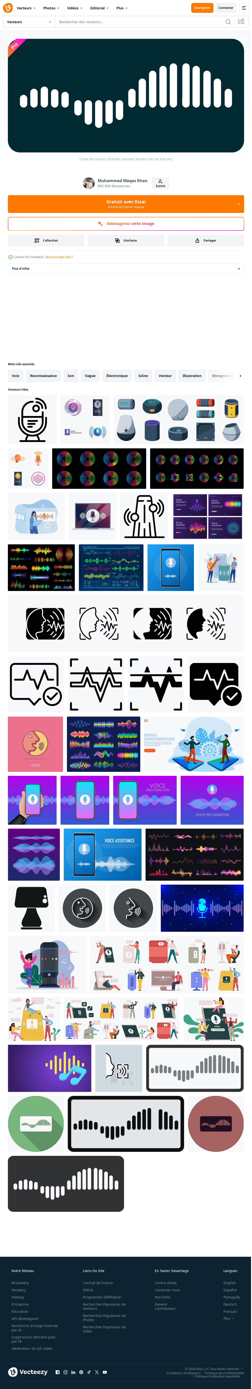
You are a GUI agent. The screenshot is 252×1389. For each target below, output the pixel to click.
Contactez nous (164, 1288)
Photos (49, 8)
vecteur (165, 373)
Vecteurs (24, 8)
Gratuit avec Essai (124, 202)
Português (228, 1295)
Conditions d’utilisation (180, 1371)
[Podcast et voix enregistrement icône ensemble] (28, 466)
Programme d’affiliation (100, 1295)
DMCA (86, 1288)
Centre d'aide (162, 1281)
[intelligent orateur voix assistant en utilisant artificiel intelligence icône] (31, 906)
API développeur (24, 1316)
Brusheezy (19, 1281)
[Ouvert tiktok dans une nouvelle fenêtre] (89, 1370)
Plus (120, 8)
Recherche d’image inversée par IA (27, 1326)
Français (227, 1309)
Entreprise (19, 1302)
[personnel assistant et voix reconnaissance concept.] (170, 565)
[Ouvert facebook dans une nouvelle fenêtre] (58, 1370)
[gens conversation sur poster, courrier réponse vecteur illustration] (194, 742)
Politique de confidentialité (220, 1371)
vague (90, 373)
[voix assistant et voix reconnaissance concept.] (103, 853)
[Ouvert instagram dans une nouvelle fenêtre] (65, 1370)
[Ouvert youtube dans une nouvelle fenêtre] (105, 1370)
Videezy (17, 1295)
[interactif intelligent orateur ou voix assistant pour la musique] (47, 962)
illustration (192, 373)
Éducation (19, 1309)
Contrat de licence (96, 1281)
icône (143, 373)
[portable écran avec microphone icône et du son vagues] (92, 514)
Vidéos (73, 8)
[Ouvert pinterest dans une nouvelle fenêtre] (81, 1370)
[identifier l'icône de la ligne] (96, 682)
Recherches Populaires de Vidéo (102, 1327)
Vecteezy (18, 1288)
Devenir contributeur (162, 1304)
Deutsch (227, 1302)
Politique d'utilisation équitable (213, 1374)
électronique (117, 373)
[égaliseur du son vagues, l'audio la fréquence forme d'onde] (41, 565)
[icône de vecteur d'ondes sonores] (195, 1066)
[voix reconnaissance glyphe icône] (216, 682)
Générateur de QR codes (31, 1346)
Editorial (97, 8)
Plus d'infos (20, 267)
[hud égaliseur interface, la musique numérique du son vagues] (111, 565)
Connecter (222, 8)
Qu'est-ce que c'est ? (59, 255)
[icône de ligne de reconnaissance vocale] (36, 682)
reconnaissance (43, 373)
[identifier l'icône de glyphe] (156, 682)
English (226, 1281)
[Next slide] (232, 374)
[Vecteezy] (8, 8)
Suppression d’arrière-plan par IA (33, 1337)
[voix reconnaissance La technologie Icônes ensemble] (85, 417)
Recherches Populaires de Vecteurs (102, 1304)
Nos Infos (159, 1295)
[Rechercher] (224, 22)
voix (15, 373)
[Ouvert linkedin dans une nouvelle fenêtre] (73, 1370)
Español (226, 1288)
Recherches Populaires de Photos (102, 1316)
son (71, 373)
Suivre (158, 184)
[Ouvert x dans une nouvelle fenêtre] (97, 1370)
